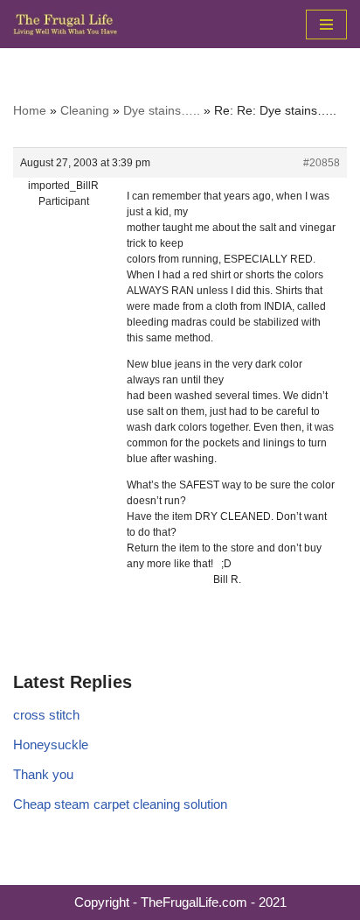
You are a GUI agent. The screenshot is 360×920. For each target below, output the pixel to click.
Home (29, 110)
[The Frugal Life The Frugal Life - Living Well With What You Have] (65, 24)
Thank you (43, 774)
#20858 (321, 163)
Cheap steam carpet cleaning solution (120, 804)
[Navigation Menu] (326, 24)
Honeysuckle (50, 744)
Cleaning (84, 110)
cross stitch (46, 714)
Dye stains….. (161, 110)
